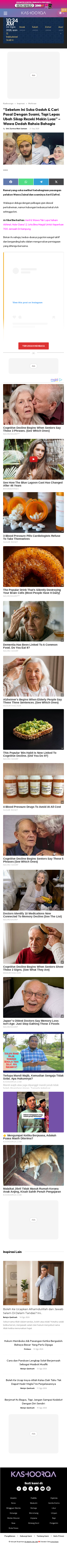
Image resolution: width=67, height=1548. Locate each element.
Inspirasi (21, 103)
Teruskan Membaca (33, 346)
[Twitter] (31, 1488)
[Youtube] (42, 1488)
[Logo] (33, 12)
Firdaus (27, 1349)
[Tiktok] (36, 1488)
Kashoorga (8, 103)
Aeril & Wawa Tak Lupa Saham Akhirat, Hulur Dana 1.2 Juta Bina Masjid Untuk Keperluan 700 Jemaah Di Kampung (33, 224)
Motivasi (32, 103)
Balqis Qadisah (10, 1317)
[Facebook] (19, 1488)
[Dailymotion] (48, 1488)
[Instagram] (25, 1488)
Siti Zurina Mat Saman (16, 128)
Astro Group (54, 1542)
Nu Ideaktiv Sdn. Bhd (31, 1542)
